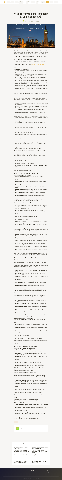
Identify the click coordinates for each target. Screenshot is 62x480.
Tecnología (56, 2)
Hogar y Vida (27, 2)
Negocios (42, 2)
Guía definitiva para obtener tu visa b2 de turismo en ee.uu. (21, 448)
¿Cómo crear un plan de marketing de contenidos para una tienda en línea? (20, 462)
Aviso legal (47, 472)
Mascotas (33, 2)
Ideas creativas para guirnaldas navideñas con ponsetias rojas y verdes (21, 455)
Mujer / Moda (37, 2)
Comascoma (6, 470)
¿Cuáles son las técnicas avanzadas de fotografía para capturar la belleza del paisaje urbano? (40, 451)
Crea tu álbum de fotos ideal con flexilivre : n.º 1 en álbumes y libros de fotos (40, 455)
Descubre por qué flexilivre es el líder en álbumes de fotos (39, 459)
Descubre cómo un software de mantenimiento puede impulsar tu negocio (40, 448)
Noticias (47, 2)
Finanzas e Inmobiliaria (21, 2)
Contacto (47, 473)
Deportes (16, 2)
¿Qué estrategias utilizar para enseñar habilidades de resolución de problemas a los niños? (21, 451)
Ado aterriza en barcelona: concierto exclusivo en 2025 (21, 459)
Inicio (8, 2)
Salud (51, 2)
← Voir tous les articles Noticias (19, 434)
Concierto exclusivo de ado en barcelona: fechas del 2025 (39, 462)
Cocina (12, 2)
